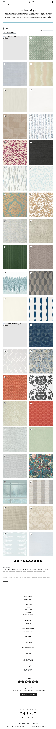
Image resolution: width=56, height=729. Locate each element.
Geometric (5, 577)
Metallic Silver (39, 571)
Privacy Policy (10, 726)
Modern (44, 577)
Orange (9, 569)
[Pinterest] (33, 681)
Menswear (40, 577)
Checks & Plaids (24, 576)
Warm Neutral (41, 569)
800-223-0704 (28, 662)
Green (16, 569)
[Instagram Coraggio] (36, 681)
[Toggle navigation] (5, 2)
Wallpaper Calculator (28, 631)
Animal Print (5, 576)
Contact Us (28, 623)
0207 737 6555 (28, 673)
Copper (24, 571)
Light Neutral (34, 569)
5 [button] (32, 561)
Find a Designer (28, 602)
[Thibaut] (28, 713)
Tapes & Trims (28, 609)
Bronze (13, 571)
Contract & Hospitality (28, 647)
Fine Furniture (28, 612)
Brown (4, 571)
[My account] (52, 2)
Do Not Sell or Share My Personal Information (36, 726)
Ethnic (43, 576)
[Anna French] (28, 710)
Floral (50, 576)
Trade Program (28, 626)
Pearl (35, 571)
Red (6, 569)
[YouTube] (26, 681)
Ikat (25, 577)
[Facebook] (19, 681)
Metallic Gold (30, 571)
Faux (47, 576)
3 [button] (26, 561)
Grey (7, 571)
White (29, 569)
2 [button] (23, 561)
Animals (10, 576)
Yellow (13, 569)
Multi (44, 571)
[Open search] (50, 2)
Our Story (28, 640)
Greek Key (10, 577)
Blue (23, 569)
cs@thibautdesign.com (28, 660)
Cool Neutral (47, 569)
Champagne (19, 571)
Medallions (34, 577)
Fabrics (28, 607)
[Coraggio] (28, 717)
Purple (26, 569)
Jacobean (28, 577)
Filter (7, 28)
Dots (40, 576)
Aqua (20, 569)
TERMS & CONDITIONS (19, 726)
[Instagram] (22, 681)
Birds (14, 576)
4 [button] (29, 561)
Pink (3, 569)
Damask (37, 576)
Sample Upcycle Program (28, 628)
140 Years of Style (28, 642)
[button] (38, 561)
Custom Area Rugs (28, 614)
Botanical (18, 576)
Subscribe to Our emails (29, 694)
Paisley (48, 577)
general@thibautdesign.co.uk (28, 671)
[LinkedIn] (29, 681)
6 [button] (35, 561)
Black (10, 571)
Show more (5, 581)
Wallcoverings (28, 604)
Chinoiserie (31, 576)
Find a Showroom (28, 599)
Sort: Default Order (9, 32)
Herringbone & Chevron (18, 577)
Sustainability (28, 645)
